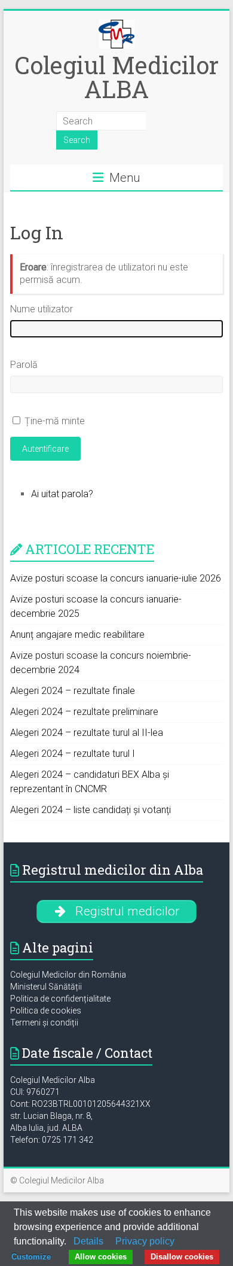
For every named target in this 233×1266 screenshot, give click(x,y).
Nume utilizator (41, 309)
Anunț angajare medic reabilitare (77, 634)
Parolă (24, 364)
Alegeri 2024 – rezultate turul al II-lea (86, 732)
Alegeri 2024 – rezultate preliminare (84, 711)
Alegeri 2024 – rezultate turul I (72, 753)
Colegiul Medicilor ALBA (116, 77)
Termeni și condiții (44, 1022)
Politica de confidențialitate (60, 998)
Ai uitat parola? (62, 494)
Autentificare (45, 449)
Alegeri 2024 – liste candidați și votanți (90, 809)
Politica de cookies (45, 1010)
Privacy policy (144, 1241)
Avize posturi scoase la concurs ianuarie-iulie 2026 (115, 578)
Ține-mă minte (54, 421)
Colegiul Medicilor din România (68, 974)
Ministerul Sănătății (46, 986)
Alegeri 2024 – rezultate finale (72, 690)
